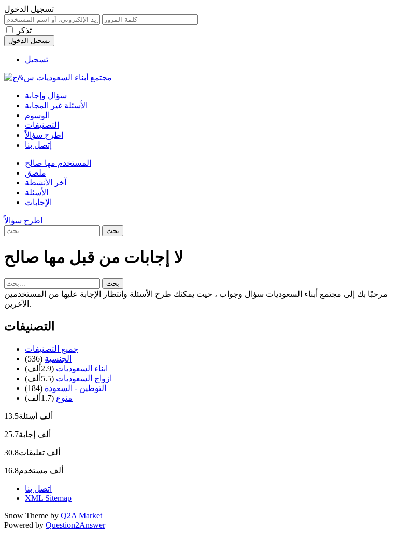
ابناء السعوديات (82, 368)
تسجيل (36, 59)
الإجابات (38, 202)
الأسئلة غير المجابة (56, 105)
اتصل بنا (38, 488)
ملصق (35, 172)
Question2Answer (75, 525)
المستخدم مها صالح (58, 162)
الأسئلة (36, 192)
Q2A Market (81, 515)
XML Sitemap (48, 498)
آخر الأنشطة (45, 182)
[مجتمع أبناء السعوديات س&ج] (58, 77)
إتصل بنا (38, 144)
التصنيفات (42, 125)
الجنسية (58, 358)
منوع (64, 398)
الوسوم (37, 115)
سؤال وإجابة (46, 95)
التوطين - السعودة (75, 388)
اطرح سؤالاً (44, 135)
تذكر (24, 30)
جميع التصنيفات (51, 348)
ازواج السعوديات (84, 378)
